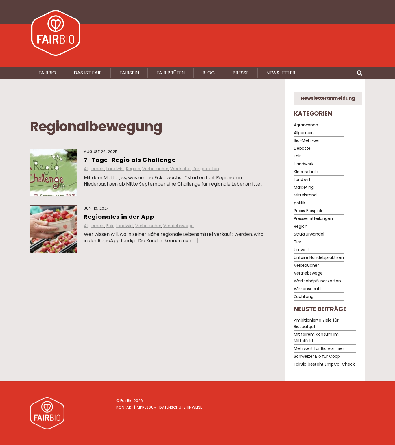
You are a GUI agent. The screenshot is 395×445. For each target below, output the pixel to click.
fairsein (129, 72)
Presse (240, 72)
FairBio (126, 400)
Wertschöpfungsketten (194, 169)
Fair (110, 226)
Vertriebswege (178, 226)
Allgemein (94, 169)
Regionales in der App (119, 217)
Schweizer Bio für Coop (317, 356)
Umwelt (301, 250)
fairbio (47, 72)
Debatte (302, 148)
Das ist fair (88, 72)
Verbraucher (155, 169)
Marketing (304, 187)
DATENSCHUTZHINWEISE (180, 407)
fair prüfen (170, 72)
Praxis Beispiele (309, 211)
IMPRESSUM (146, 407)
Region (133, 169)
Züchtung (303, 296)
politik (299, 203)
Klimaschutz (306, 172)
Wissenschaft (307, 289)
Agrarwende (306, 125)
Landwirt (115, 169)
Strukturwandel (309, 234)
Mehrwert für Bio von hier (319, 348)
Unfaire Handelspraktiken (319, 257)
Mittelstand (305, 195)
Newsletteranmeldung (328, 98)
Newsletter (280, 72)
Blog (208, 72)
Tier (297, 242)
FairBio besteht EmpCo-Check (324, 364)
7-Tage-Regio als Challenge (130, 160)
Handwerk (303, 164)
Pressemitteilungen (313, 218)
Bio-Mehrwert (307, 140)
